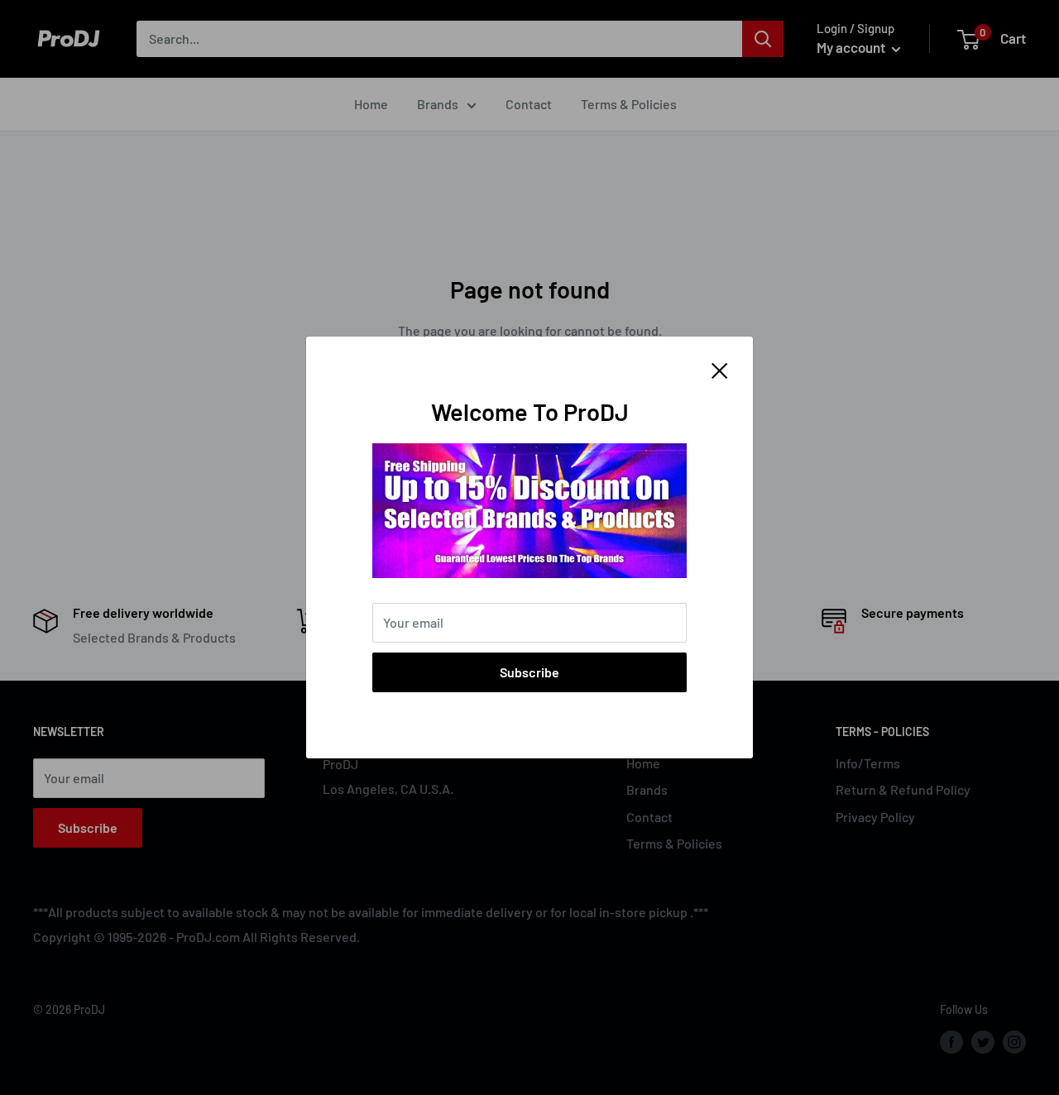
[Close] (720, 368)
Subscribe (529, 672)
